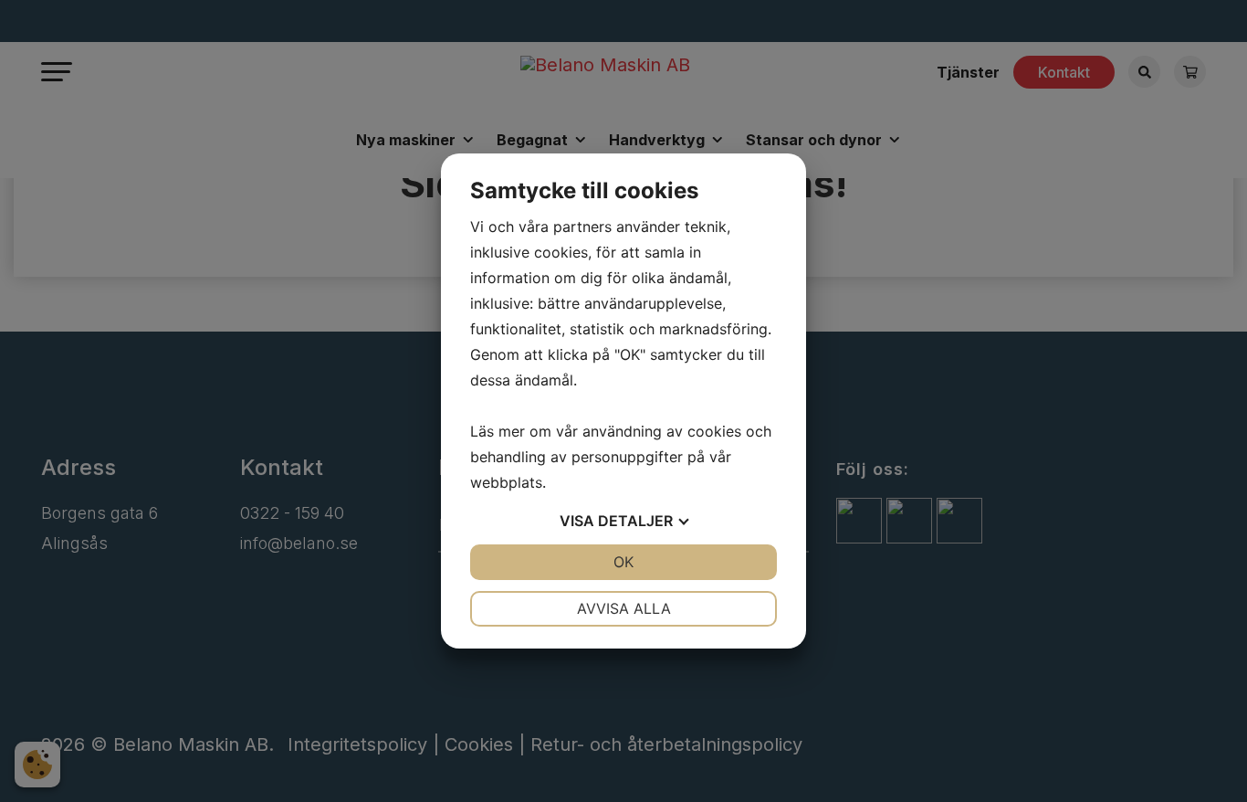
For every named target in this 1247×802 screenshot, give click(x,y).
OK (623, 562)
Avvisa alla (624, 608)
